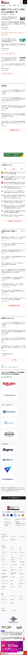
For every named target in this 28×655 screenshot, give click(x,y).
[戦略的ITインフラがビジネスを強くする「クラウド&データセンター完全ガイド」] (6, 628)
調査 (20, 586)
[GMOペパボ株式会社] (9, 434)
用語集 (2, 365)
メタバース (13, 549)
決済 (12, 583)
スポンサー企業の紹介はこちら (13, 497)
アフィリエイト (22, 552)
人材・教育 (13, 577)
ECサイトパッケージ (22, 580)
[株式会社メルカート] (7, 460)
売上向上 (3, 559)
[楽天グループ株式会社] (9, 384)
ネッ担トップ (3, 364)
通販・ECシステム (22, 584)
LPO (3, 561)
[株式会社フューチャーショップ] (9, 411)
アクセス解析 (13, 561)
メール (12, 555)
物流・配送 (21, 573)
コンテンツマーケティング (4, 552)
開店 (12, 580)
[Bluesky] (15, 515)
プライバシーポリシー (8, 523)
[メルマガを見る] (4, 515)
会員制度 (12, 559)
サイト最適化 (22, 561)
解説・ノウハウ (4, 599)
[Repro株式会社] (7, 450)
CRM (20, 559)
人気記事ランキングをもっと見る (14, 221)
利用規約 (17, 521)
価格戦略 (3, 573)
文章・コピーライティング (14, 570)
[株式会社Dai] (9, 423)
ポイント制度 (22, 564)
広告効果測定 (4, 570)
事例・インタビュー (22, 599)
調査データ (13, 599)
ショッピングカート (5, 584)
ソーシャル (21, 555)
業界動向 (3, 586)
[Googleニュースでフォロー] (19, 515)
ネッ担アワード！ (14, 536)
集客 (20, 549)
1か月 (22, 168)
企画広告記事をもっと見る (14, 305)
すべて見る (14, 359)
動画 (20, 567)
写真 (12, 567)
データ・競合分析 (14, 564)
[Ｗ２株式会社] (7, 469)
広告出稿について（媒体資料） (20, 519)
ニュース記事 (13, 610)
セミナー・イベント (14, 596)
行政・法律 (13, 586)
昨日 (5, 168)
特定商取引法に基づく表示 (20, 523)
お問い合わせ (7, 521)
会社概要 (6, 525)
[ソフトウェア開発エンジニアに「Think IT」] (19, 628)
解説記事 (3, 610)
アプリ (21, 557)
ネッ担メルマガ (22, 536)
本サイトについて (8, 519)
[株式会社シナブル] (7, 479)
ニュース (3, 596)
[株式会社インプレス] (13, 620)
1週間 (13, 168)
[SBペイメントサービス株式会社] (9, 395)
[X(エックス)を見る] (11, 515)
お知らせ (21, 596)
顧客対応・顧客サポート (13, 574)
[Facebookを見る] (8, 515)
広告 (3, 557)
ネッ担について (4, 540)
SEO (3, 555)
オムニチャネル (4, 580)
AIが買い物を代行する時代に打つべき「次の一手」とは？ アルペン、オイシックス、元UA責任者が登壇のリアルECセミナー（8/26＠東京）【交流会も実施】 (12, 633)
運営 (20, 570)
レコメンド (4, 567)
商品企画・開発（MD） (4, 577)
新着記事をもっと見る (14, 130)
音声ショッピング (14, 557)
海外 (10, 5)
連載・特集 (3, 5)
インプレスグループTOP (20, 525)
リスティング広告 (14, 552)
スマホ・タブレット (5, 565)
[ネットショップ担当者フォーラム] (13, 509)
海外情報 (14, 5)
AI (21, 5)
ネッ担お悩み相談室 (5, 537)
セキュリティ (22, 577)
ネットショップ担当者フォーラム (5, 2)
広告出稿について (13, 540)
